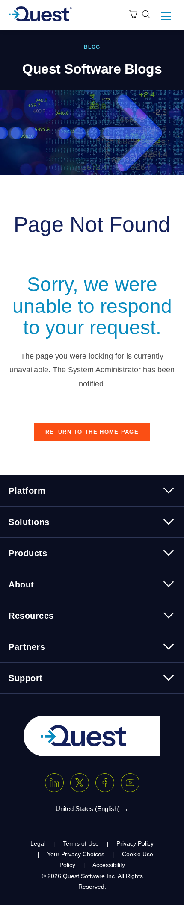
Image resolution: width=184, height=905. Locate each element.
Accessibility (108, 864)
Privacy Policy (135, 843)
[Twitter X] (79, 782)
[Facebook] (104, 782)
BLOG (92, 47)
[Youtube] (130, 782)
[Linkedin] (54, 782)
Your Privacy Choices (75, 854)
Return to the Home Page (92, 432)
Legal (37, 843)
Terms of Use (81, 843)
